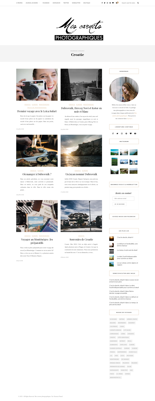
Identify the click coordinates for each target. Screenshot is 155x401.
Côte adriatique (123, 337)
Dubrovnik (113, 344)
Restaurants (114, 370)
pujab (129, 366)
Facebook (46, 3)
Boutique (87, 3)
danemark (113, 341)
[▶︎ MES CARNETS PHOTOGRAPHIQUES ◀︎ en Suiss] (124, 152)
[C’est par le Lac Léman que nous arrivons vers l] (133, 162)
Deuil (130, 341)
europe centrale (116, 348)
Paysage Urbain (115, 363)
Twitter (66, 3)
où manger (125, 359)
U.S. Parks (120, 373)
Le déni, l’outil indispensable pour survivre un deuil (124, 286)
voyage (127, 373)
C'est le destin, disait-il (125, 237)
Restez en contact (123, 193)
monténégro (114, 359)
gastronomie (122, 352)
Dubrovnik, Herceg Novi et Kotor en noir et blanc (81, 109)
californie (113, 326)
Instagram (56, 3)
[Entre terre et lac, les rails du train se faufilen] (114, 162)
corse (123, 333)
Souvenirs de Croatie (81, 239)
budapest (132, 322)
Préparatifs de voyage (117, 366)
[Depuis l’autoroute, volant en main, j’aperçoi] (114, 171)
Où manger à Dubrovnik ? (36, 174)
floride (134, 348)
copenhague (114, 333)
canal (122, 326)
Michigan (130, 355)
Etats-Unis (123, 344)
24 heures (113, 319)
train (112, 373)
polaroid (126, 363)
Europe (35, 104)
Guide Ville (133, 352)
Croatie (28, 104)
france (112, 352)
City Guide (127, 330)
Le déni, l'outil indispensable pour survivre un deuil (127, 257)
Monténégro (44, 104)
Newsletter (76, 3)
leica (122, 355)
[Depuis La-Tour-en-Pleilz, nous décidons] (124, 162)
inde (116, 355)
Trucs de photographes (37, 107)
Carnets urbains (115, 330)
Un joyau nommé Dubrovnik (81, 174)
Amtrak (121, 319)
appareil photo (132, 319)
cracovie (131, 333)
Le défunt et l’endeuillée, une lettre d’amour (123, 298)
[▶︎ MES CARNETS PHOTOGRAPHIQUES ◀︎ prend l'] (124, 171)
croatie (112, 337)
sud (131, 370)
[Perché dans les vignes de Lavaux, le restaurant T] (114, 152)
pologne (134, 363)
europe (131, 344)
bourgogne (122, 322)
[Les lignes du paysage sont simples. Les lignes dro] (133, 152)
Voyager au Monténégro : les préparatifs (37, 241)
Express (126, 348)
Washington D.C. (115, 377)
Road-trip (124, 370)
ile (111, 355)
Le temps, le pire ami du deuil (127, 250)
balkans (113, 322)
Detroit (122, 341)
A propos (19, 3)
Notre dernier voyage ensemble (121, 292)
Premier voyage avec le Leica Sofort (37, 111)
